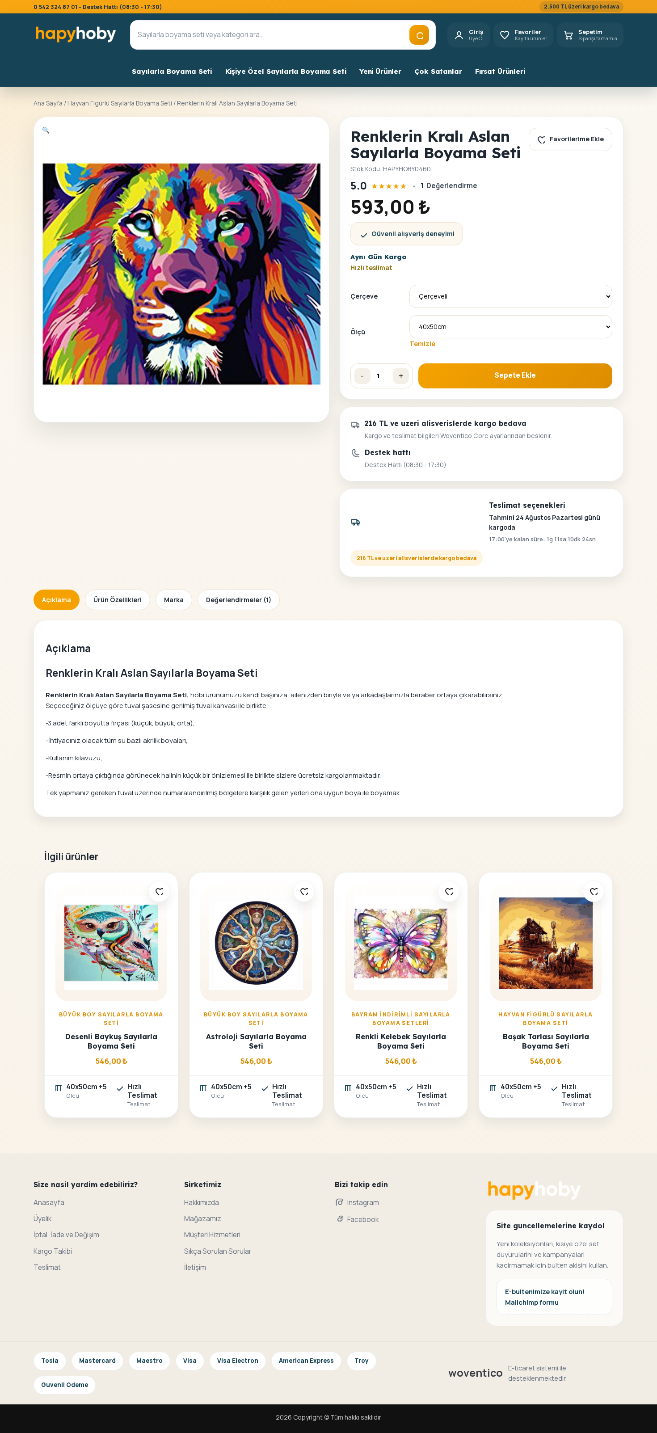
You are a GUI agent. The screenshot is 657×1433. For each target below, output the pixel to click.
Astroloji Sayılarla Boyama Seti (256, 1041)
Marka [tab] (174, 599)
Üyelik (42, 1218)
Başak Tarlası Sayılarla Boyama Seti (546, 1041)
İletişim (195, 1267)
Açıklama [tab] (56, 599)
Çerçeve (364, 296)
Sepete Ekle (515, 375)
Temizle (422, 343)
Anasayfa (49, 1202)
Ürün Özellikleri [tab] (117, 599)
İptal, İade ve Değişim (66, 1234)
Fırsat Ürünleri (500, 71)
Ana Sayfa (48, 103)
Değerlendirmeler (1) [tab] (238, 599)
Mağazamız (202, 1218)
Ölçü (357, 332)
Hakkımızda (201, 1202)
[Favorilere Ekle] (159, 891)
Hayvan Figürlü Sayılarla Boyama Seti (119, 103)
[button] (46, 130)
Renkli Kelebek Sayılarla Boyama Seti (401, 1041)
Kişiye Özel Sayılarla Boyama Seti (285, 71)
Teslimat (47, 1267)
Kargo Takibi (53, 1251)
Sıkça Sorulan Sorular (217, 1251)
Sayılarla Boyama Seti (172, 71)
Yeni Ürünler (380, 71)
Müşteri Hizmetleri (212, 1234)
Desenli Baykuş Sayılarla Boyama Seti (111, 1041)
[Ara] (419, 35)
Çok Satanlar (438, 71)
